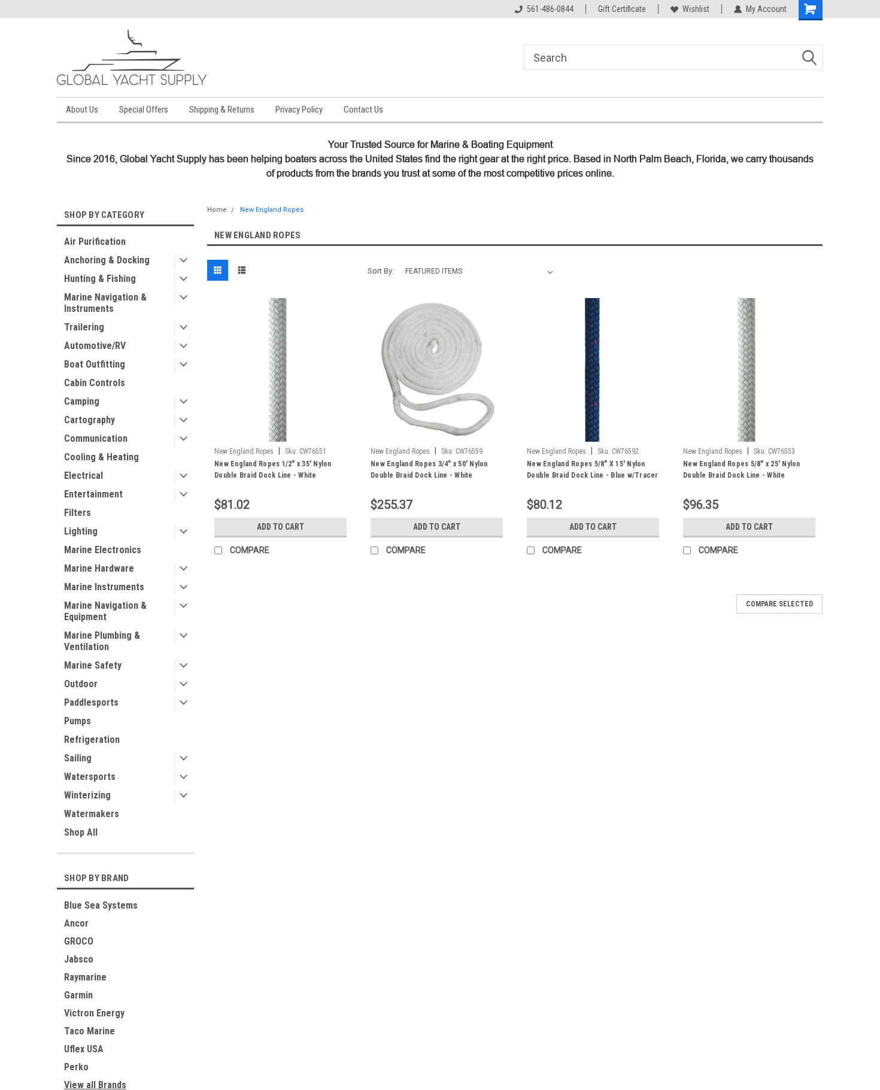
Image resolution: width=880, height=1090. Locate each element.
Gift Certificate (622, 9)
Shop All (81, 832)
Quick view (281, 433)
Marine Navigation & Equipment (105, 611)
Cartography (89, 420)
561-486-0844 (550, 9)
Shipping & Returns (221, 109)
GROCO (78, 941)
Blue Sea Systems (101, 905)
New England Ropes (272, 210)
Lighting (81, 531)
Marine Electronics (102, 549)
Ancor (76, 923)
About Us (82, 109)
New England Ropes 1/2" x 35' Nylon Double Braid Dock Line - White (273, 469)
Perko (76, 1067)
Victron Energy (94, 1013)
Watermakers (91, 813)
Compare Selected (779, 604)
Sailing (78, 758)
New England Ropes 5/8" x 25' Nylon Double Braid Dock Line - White (741, 469)
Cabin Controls (94, 382)
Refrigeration (92, 739)
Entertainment (93, 494)
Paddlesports (91, 702)
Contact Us (363, 109)
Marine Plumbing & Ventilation (102, 641)
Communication (96, 438)
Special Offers (143, 109)
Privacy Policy (299, 109)
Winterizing (87, 795)
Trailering (84, 327)
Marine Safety (93, 665)
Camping (81, 401)
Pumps (77, 721)
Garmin (78, 995)
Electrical (83, 475)
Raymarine (85, 977)
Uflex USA (84, 1049)
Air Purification (95, 241)
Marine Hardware (99, 568)
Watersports (90, 776)
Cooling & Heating (101, 457)
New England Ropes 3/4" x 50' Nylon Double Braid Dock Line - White (429, 469)
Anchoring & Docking (107, 260)
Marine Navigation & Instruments (105, 303)
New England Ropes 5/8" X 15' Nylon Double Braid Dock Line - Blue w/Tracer (593, 469)
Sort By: (381, 270)
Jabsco (78, 959)
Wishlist (695, 9)
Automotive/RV (95, 345)
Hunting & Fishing (100, 278)
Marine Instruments (104, 587)
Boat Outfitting (94, 364)
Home (217, 210)
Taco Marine (89, 1031)
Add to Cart (280, 527)
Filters (77, 512)
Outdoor (81, 684)
